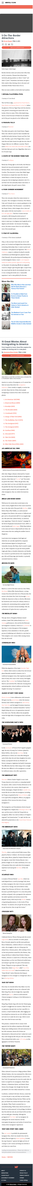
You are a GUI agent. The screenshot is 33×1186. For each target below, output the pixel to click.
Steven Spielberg (20, 1138)
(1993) (10, 413)
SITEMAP (22, 1178)
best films (19, 868)
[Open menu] (3, 3)
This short (4, 779)
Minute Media (13, 1184)
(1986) (12, 399)
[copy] (12, 44)
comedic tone (26, 790)
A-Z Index (3, 1180)
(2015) (10, 406)
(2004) (10, 437)
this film (25, 508)
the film (23, 899)
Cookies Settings (24, 1180)
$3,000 (11, 994)
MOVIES (10, 1157)
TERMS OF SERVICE (24, 1175)
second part (8, 748)
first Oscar (20, 753)
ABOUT (3, 1170)
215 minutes (26, 625)
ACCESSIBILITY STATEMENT (7, 1178)
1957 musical (7, 1133)
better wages (16, 526)
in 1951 (28, 596)
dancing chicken (9, 978)
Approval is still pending (23, 262)
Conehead (12, 681)
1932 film (20, 879)
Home (4, 1157)
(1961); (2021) (14, 444)
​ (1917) (11, 423)
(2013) (12, 427)
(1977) (10, 434)
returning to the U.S (24, 809)
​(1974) (14, 420)
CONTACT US (23, 1170)
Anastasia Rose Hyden (11, 352)
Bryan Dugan (8, 41)
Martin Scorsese (6, 697)
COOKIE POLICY (5, 1175)
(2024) (11, 410)
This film (4, 852)
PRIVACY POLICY (24, 1173)
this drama (4, 591)
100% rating (22, 1039)
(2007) (10, 441)
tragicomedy (5, 939)
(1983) (10, 430)
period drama (15, 700)
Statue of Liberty (22, 795)
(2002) (13, 417)
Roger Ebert (15, 968)
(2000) (12, 403)
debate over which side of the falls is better (16, 146)
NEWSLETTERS (4, 1173)
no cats (18, 479)
